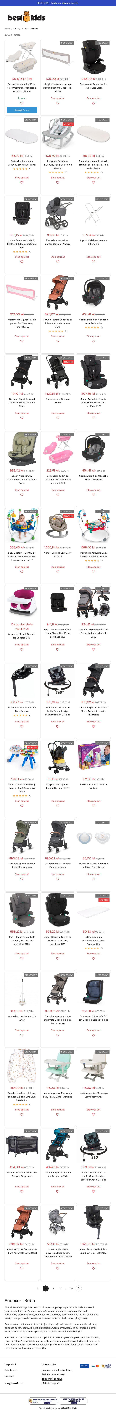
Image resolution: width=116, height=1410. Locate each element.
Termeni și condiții (52, 1378)
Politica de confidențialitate (57, 1370)
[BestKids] (29, 16)
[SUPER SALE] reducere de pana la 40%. (57, 3)
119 (72, 1288)
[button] (21, 103)
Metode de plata (51, 1383)
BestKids (72, 1408)
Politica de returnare (53, 1374)
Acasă (7, 28)
